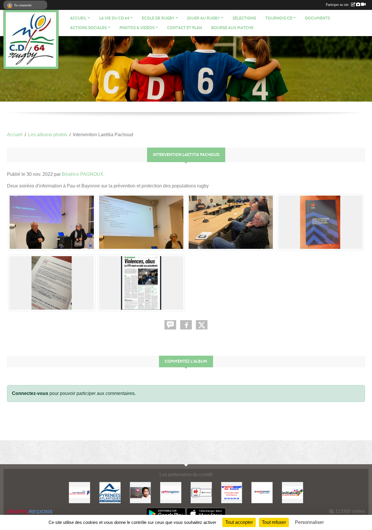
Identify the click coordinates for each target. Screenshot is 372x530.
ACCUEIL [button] (78, 18)
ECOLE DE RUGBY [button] (158, 18)
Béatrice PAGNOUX (82, 174)
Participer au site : (338, 5)
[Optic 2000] (201, 492)
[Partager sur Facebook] (186, 324)
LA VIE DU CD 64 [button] (114, 18)
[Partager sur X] (202, 324)
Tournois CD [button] (278, 18)
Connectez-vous (30, 393)
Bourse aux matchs (232, 27)
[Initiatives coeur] (140, 492)
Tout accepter (239, 522)
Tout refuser (274, 522)
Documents (317, 18)
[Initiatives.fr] (292, 492)
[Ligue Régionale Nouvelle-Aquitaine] (79, 492)
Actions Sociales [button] (88, 27)
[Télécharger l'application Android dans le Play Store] (165, 514)
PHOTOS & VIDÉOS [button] (137, 27)
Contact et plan (184, 27)
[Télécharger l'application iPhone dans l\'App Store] (206, 514)
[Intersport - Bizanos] (231, 492)
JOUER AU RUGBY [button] (203, 18)
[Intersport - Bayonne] (262, 492)
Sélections (244, 18)
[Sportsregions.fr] (170, 492)
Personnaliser (309, 522)
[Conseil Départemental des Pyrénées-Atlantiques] (110, 492)
